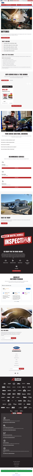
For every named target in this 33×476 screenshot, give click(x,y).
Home (2, 7)
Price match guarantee (16, 461)
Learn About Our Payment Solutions (8, 445)
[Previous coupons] (27, 84)
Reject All (16, 473)
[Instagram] (17, 373)
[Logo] (3, 3)
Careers (16, 361)
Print (5, 101)
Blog (16, 359)
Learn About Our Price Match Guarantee (9, 422)
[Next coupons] (30, 84)
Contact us (16, 363)
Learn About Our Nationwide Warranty (9, 437)
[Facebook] (15, 373)
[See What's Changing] (16, 1)
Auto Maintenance (6, 7)
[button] (31, 468)
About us (16, 355)
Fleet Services (16, 357)
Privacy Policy (29, 469)
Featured (11, 80)
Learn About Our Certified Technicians (8, 453)
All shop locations (16, 464)
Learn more (16, 177)
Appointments (16, 365)
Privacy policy (16, 466)
